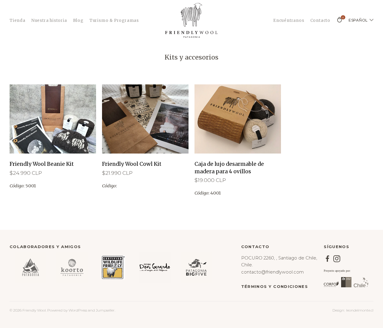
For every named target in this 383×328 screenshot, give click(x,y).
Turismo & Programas (114, 20)
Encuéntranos (288, 20)
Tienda (17, 20)
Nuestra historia (49, 20)
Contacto (320, 20)
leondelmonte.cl (359, 310)
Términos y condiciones (274, 286)
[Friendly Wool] (191, 20)
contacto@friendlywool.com (272, 272)
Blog (78, 20)
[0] (339, 22)
